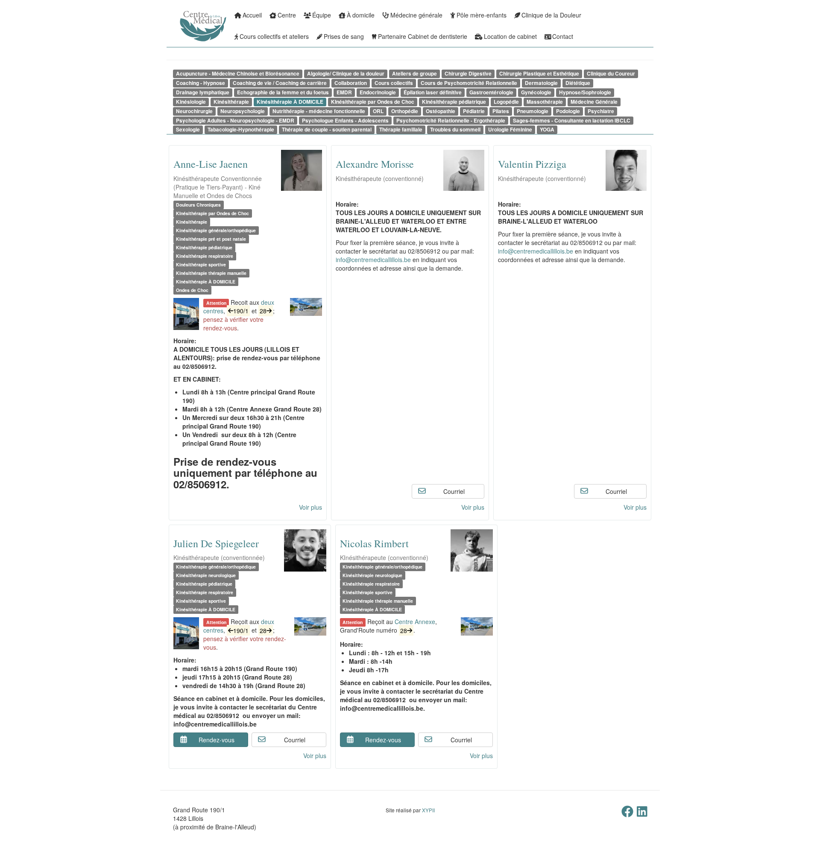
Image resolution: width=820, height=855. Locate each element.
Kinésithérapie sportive (201, 264)
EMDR (344, 92)
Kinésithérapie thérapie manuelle (211, 273)
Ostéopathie (440, 111)
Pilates (500, 111)
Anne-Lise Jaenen (210, 164)
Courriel (454, 491)
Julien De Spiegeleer (216, 543)
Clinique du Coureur (611, 73)
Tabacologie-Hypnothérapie (241, 129)
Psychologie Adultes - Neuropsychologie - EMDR (235, 120)
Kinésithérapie (231, 101)
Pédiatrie (474, 111)
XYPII (428, 810)
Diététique (577, 83)
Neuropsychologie (242, 111)
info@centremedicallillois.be (373, 259)
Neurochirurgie (194, 111)
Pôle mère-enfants (482, 15)
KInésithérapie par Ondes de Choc (372, 101)
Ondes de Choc (192, 290)
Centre (287, 15)
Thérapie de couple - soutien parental (327, 129)
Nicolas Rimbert (374, 543)
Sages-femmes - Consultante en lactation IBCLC (571, 120)
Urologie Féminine (510, 129)
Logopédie (506, 101)
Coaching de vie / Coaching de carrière (280, 83)
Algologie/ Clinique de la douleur (345, 73)
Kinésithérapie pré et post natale (211, 239)
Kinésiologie (191, 101)
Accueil (252, 15)
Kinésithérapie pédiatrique (454, 101)
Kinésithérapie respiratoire (204, 256)
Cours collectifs (394, 83)
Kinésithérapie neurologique (206, 575)
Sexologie (188, 129)
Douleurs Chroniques (198, 204)
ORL (378, 111)
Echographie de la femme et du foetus (283, 92)
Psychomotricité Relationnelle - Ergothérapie (450, 120)
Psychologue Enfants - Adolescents (345, 120)
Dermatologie (541, 83)
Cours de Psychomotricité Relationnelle (469, 83)
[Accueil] (179, 32)
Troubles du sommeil (455, 129)
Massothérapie (545, 101)
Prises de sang (344, 36)
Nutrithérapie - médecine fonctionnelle (318, 111)
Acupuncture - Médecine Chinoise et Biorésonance (237, 73)
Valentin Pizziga (532, 164)
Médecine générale (416, 15)
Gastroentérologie (491, 92)
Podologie (568, 111)
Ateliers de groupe (414, 73)
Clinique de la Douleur (551, 15)
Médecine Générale (594, 101)
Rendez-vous (216, 739)
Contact (562, 36)
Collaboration (350, 83)
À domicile (361, 15)
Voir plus (310, 507)
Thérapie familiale (400, 129)
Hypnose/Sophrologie (585, 92)
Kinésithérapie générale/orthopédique (216, 230)
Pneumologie (532, 111)
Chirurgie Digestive (468, 73)
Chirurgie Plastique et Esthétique (539, 73)
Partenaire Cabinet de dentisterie (422, 36)
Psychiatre (601, 111)
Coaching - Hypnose (200, 83)
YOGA (547, 129)
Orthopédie (404, 111)
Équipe (321, 15)
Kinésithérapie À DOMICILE (290, 101)
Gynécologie (536, 92)
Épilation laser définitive (433, 92)
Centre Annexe (415, 621)
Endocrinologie (378, 92)
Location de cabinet (510, 36)
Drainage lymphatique (202, 92)
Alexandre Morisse (375, 164)
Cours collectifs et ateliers (274, 36)
